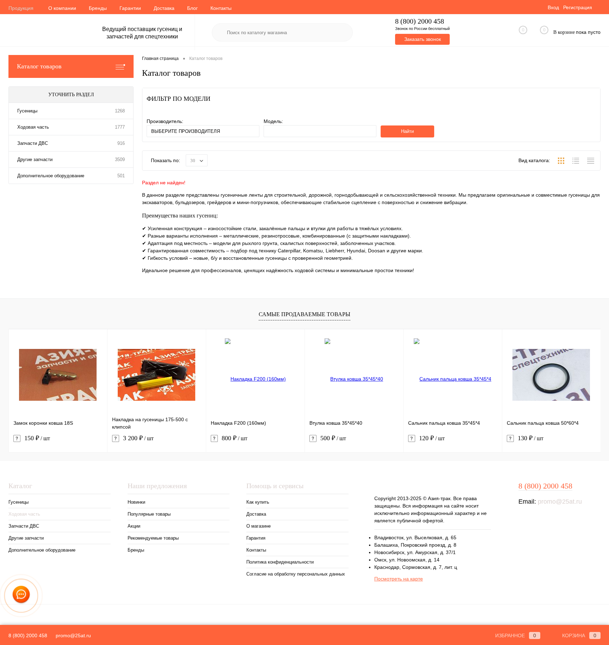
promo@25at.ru (560, 501)
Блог (192, 8)
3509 (120, 159)
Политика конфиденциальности (280, 562)
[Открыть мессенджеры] (21, 596)
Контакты (221, 8)
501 (121, 175)
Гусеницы (27, 110)
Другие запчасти (35, 159)
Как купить (257, 502)
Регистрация (577, 7)
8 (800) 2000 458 (419, 21)
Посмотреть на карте (398, 579)
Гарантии (130, 8)
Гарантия (255, 538)
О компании (62, 8)
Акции (134, 526)
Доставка (164, 8)
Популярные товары (149, 514)
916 (121, 143)
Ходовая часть (33, 127)
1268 (120, 110)
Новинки (136, 502)
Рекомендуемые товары (153, 538)
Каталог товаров (39, 66)
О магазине (258, 526)
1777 (120, 127)
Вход (553, 7)
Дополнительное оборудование (50, 175)
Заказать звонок (422, 39)
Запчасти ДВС (32, 143)
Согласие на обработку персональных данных (295, 574)
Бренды (98, 8)
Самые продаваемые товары (304, 314)
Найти (407, 131)
